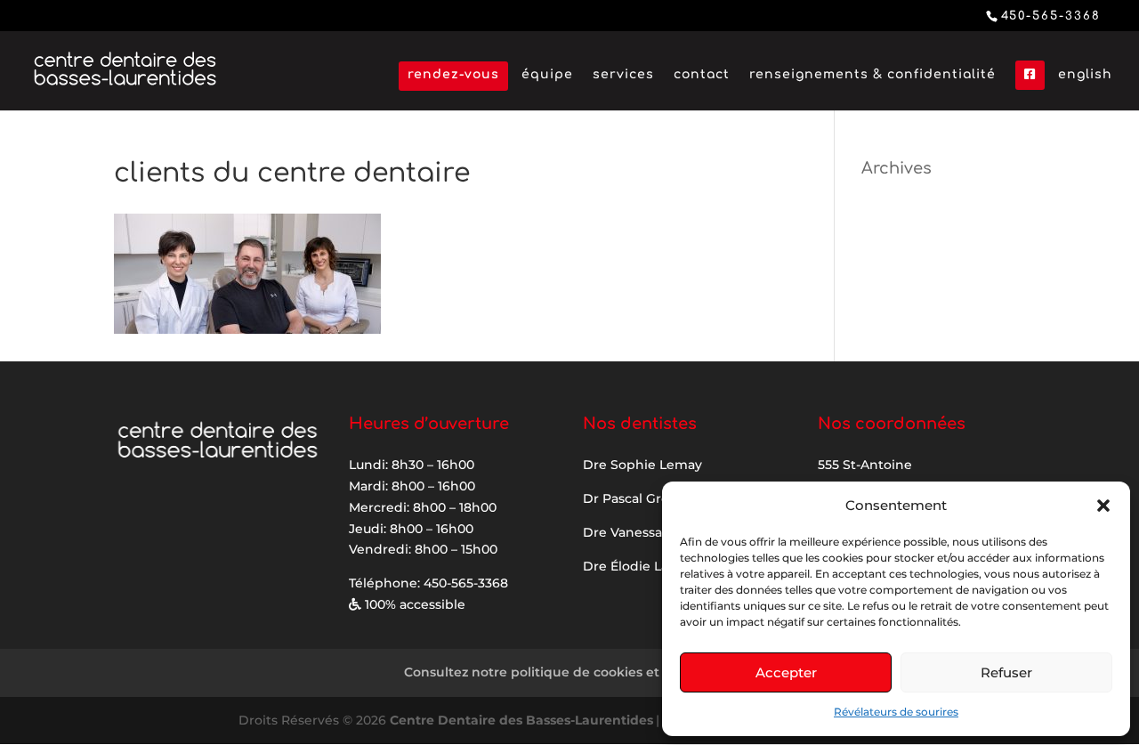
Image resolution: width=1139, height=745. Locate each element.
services (623, 75)
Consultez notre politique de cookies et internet (560, 672)
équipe (547, 75)
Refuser (1006, 672)
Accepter (786, 672)
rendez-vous (453, 75)
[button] (1103, 505)
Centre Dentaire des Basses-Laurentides (521, 720)
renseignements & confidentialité (872, 75)
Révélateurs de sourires (896, 711)
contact (702, 75)
